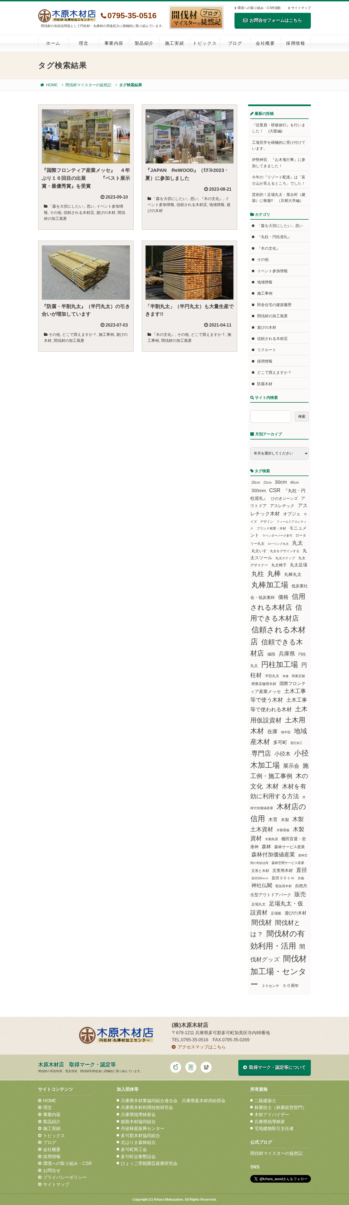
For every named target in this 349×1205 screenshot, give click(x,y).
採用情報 (295, 43)
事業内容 (114, 43)
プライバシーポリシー (65, 1177)
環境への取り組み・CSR (67, 1163)
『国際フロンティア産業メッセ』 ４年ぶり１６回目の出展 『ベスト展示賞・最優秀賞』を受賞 (86, 178)
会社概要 (265, 43)
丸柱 (257, 573)
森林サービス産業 (289, 847)
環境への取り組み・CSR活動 (259, 8)
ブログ (235, 43)
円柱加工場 (279, 664)
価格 (283, 597)
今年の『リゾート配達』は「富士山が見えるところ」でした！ (278, 180)
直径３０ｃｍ (283, 878)
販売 (300, 894)
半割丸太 (272, 676)
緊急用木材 (283, 886)
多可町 (280, 742)
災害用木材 (282, 870)
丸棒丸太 (293, 574)
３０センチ (270, 986)
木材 (272, 786)
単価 (285, 676)
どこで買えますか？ (79, 334)
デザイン (266, 522)
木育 (273, 819)
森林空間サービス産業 (288, 863)
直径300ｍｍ (259, 878)
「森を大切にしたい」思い (71, 206)
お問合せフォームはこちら (276, 20)
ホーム (53, 43)
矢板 (301, 878)
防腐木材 (264, 384)
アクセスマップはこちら (202, 1047)
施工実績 (174, 43)
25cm (267, 482)
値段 (271, 654)
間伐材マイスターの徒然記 (88, 85)
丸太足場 (298, 565)
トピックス (205, 43)
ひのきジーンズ (284, 498)
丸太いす (259, 551)
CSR (274, 490)
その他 (55, 212)
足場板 (276, 913)
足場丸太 (258, 904)
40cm (294, 483)
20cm (255, 483)
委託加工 (296, 742)
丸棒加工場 (269, 585)
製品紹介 (144, 43)
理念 (83, 43)
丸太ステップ (285, 558)
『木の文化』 (211, 198)
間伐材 (261, 922)
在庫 (272, 731)
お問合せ (52, 1170)
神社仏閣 (261, 885)
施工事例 (106, 334)
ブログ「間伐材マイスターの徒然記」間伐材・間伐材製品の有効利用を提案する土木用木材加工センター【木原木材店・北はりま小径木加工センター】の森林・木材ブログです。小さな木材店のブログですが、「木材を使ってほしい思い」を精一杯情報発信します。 (196, 17)
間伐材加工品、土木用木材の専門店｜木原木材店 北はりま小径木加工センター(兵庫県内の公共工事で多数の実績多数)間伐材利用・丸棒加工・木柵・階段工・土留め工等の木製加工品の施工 (67, 15)
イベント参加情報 (272, 271)
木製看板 (283, 830)
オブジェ (291, 513)
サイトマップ (301, 8)
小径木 (282, 754)
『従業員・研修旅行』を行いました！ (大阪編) (278, 128)
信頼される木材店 (79, 212)
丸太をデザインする (284, 551)
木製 (285, 819)
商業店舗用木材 (263, 684)
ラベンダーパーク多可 (277, 535)
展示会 (291, 766)
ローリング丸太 (278, 543)
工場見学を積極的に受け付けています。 (278, 145)
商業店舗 (298, 676)
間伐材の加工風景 (69, 340)
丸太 (297, 543)
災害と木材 (260, 871)
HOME (52, 85)
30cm (281, 482)
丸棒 (274, 573)
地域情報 (216, 204)
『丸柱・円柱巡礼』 (274, 237)
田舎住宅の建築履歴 (274, 305)
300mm (258, 490)
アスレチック (282, 506)
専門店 (261, 753)
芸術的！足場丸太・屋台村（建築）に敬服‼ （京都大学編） (278, 197)
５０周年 (290, 985)
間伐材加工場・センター (278, 971)
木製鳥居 (271, 839)
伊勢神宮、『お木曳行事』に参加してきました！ (278, 162)
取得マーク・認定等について (277, 1067)
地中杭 (286, 732)
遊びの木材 (105, 212)
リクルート (266, 350)
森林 (266, 846)
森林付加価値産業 (273, 854)
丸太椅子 (279, 565)
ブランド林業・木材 (271, 528)
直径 (301, 870)
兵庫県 (287, 654)
